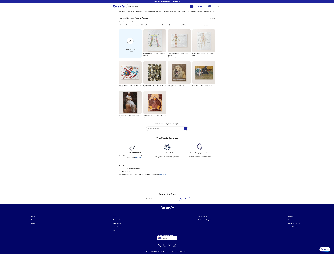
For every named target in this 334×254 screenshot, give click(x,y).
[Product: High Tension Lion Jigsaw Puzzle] (179, 72)
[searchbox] (160, 6)
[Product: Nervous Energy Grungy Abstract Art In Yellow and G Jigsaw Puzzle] (154, 72)
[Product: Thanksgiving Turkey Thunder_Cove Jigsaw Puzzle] (154, 102)
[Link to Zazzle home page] (119, 6)
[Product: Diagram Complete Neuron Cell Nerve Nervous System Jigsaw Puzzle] (130, 72)
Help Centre (162, 174)
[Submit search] (191, 6)
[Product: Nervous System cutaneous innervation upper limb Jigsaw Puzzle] (154, 40)
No (129, 171)
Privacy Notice (184, 251)
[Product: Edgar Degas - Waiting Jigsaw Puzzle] (203, 72)
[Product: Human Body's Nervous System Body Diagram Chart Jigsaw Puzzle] (203, 40)
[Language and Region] (210, 6)
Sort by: (206, 25)
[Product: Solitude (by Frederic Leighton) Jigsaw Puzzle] (130, 102)
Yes (123, 171)
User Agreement (176, 251)
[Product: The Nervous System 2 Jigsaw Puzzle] (179, 40)
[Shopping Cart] (219, 6)
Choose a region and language (165, 235)
